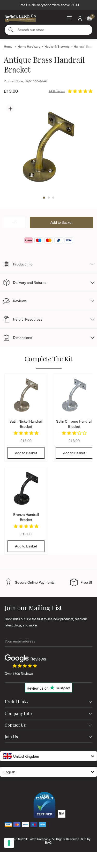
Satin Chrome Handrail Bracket (74, 424)
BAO (48, 842)
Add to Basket (26, 452)
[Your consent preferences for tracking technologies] (9, 843)
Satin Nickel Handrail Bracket (26, 424)
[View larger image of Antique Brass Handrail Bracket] (48, 146)
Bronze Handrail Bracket (26, 517)
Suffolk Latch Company (34, 839)
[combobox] (48, 756)
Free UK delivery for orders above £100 (48, 4)
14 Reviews (57, 91)
